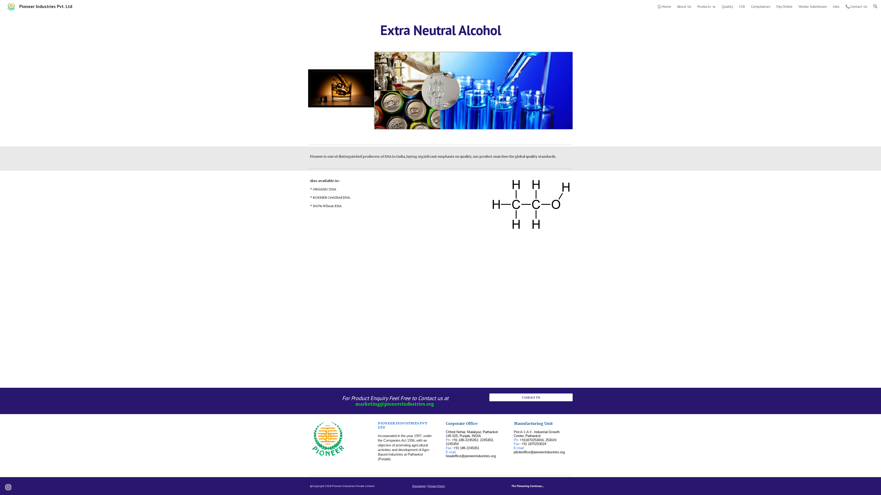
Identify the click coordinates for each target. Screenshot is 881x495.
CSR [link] (742, 6)
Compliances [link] (760, 6)
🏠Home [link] (664, 6)
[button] (875, 6)
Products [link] (704, 6)
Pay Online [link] (784, 6)
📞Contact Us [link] (856, 6)
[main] (440, 30)
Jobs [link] (836, 6)
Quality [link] (727, 6)
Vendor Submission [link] (812, 6)
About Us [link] (684, 6)
